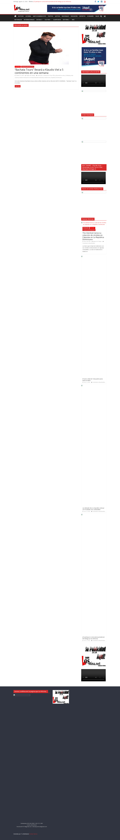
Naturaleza (18, 19)
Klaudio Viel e (47, 77)
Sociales (39, 19)
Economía (90, 16)
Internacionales (29, 19)
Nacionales (65, 16)
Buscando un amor (60, 75)
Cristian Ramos (33, 834)
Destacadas (86, 228)
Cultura (47, 19)
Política (50, 16)
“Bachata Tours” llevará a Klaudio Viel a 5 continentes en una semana (39, 71)
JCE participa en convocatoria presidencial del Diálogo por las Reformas (52, 1)
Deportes (82, 16)
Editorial (66, 19)
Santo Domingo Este (39, 16)
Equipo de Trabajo (30, 75)
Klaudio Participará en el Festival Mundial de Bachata (31, 77)
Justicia (57, 16)
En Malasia (68, 75)
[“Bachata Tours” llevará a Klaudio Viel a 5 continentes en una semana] (46, 29)
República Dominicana (56, 77)
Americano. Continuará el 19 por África (46, 75)
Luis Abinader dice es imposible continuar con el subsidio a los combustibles (93, 508)
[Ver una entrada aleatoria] (105, 16)
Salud (97, 16)
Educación (74, 16)
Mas (73, 19)
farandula (18, 66)
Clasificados (57, 19)
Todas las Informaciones (27, 66)
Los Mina (28, 16)
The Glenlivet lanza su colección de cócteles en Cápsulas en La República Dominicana (93, 236)
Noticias (21, 16)
